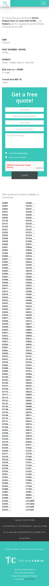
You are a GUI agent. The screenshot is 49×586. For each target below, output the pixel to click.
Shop (30, 549)
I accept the (18, 153)
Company (8, 549)
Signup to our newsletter (17, 157)
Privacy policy (39, 549)
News (16, 549)
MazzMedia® (29, 579)
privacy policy (23, 153)
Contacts (23, 549)
